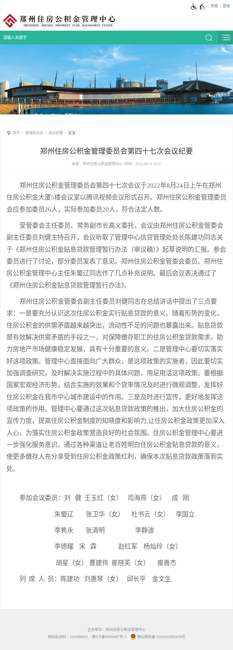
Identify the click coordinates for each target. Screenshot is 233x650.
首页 (16, 133)
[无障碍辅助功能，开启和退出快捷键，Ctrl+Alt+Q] (198, 6)
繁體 (214, 6)
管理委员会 (34, 133)
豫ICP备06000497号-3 (109, 637)
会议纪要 (56, 133)
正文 (72, 133)
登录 (226, 6)
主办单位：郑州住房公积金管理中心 (116, 630)
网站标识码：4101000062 (68, 637)
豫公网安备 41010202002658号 (160, 637)
